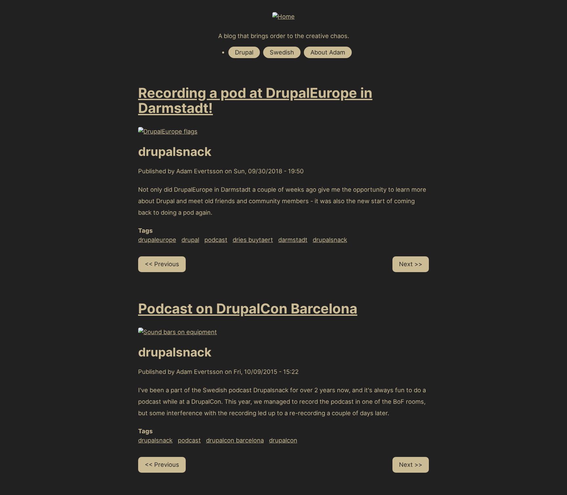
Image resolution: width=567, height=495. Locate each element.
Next (406, 264)
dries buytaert (253, 239)
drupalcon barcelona (235, 440)
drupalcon (283, 440)
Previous (166, 264)
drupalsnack (330, 239)
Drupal (244, 52)
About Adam (327, 52)
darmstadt (292, 239)
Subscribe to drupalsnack (128, 487)
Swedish (282, 52)
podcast (215, 239)
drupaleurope (157, 239)
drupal (190, 239)
